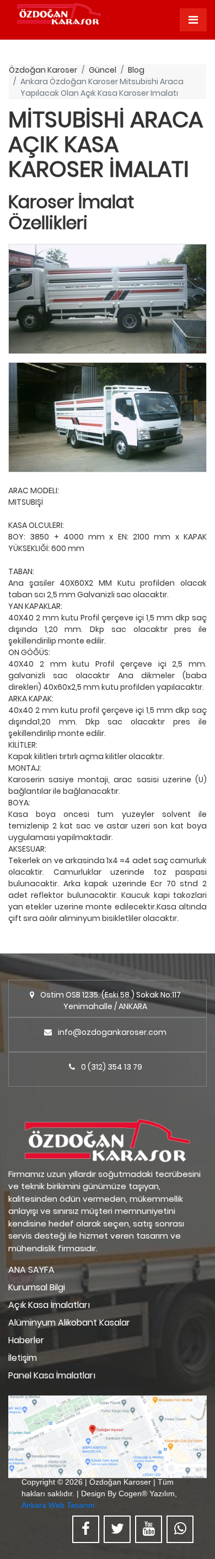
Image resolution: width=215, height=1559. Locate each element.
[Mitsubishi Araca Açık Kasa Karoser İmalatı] (107, 299)
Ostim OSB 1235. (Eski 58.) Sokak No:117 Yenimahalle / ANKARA (110, 1000)
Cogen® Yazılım (147, 1493)
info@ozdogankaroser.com (112, 1032)
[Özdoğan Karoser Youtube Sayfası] (148, 1529)
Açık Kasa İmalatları (49, 1305)
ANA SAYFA (31, 1269)
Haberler (26, 1340)
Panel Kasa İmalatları (51, 1375)
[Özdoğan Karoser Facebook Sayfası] (85, 1529)
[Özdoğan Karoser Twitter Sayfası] (117, 1529)
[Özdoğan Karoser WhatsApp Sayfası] (180, 1529)
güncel (102, 69)
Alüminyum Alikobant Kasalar (69, 1322)
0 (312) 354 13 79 (111, 1066)
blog (136, 69)
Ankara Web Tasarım (58, 1505)
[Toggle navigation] (193, 19)
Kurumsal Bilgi (36, 1287)
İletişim (22, 1357)
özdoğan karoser (43, 69)
